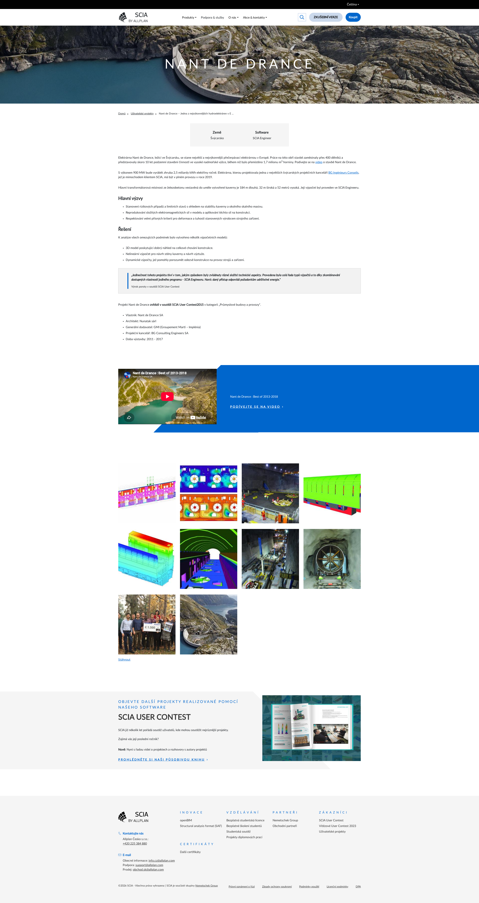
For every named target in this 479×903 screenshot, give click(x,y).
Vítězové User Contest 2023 (337, 826)
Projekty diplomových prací (244, 837)
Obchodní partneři (285, 826)
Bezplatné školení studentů (244, 826)
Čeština (352, 4)
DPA (358, 886)
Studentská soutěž (238, 831)
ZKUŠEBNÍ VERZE (326, 17)
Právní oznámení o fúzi (242, 886)
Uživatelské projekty (142, 113)
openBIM (186, 820)
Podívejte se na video (255, 406)
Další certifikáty (190, 852)
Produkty (188, 17)
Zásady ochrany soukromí (277, 886)
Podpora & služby (212, 17)
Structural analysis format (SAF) (201, 826)
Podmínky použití (309, 886)
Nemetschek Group (285, 820)
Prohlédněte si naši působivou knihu (161, 759)
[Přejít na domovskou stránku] (133, 817)
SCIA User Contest (331, 820)
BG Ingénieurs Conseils (343, 172)
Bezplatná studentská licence (245, 820)
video (318, 162)
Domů (122, 113)
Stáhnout (124, 659)
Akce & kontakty (254, 17)
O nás (232, 17)
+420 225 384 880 (135, 843)
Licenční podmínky (337, 886)
